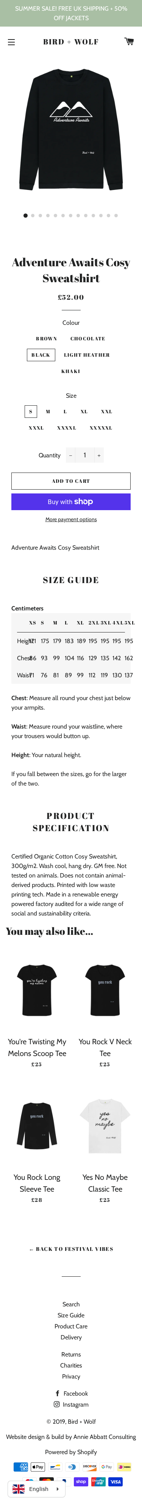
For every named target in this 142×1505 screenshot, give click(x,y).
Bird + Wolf (71, 41)
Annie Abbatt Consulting (104, 1436)
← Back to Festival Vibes (71, 1248)
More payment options (71, 519)
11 (101, 216)
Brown (46, 338)
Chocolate (88, 338)
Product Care (71, 1326)
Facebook (75, 1393)
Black (41, 354)
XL (84, 411)
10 (94, 216)
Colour (71, 322)
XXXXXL (101, 427)
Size (71, 395)
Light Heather (87, 354)
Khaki (71, 371)
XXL (106, 411)
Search (71, 1304)
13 (116, 216)
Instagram (75, 1404)
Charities (71, 1365)
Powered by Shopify (71, 1452)
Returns (71, 1354)
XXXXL (66, 427)
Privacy (71, 1376)
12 (109, 216)
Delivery (71, 1337)
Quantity (50, 455)
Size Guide (71, 1315)
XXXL (36, 427)
